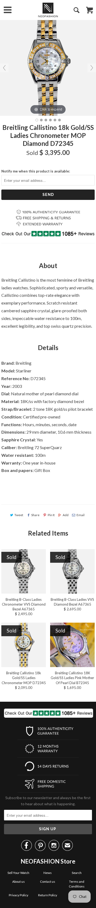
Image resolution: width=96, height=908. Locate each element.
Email (81, 515)
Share (35, 515)
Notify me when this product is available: (35, 171)
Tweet (18, 515)
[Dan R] (48, 10)
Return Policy (47, 895)
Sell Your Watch (18, 873)
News (47, 873)
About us (18, 882)
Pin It (51, 515)
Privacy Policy (18, 895)
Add (66, 515)
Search (77, 873)
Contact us (47, 882)
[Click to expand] (48, 67)
